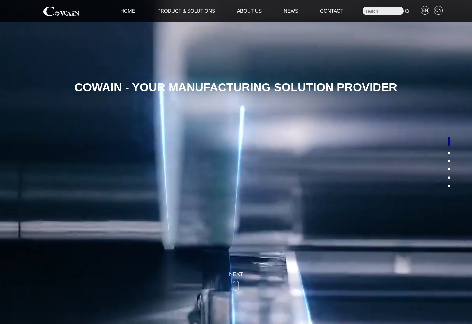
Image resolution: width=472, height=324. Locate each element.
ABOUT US (249, 11)
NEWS (291, 11)
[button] (449, 141)
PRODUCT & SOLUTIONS (186, 11)
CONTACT (331, 11)
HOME (127, 11)
